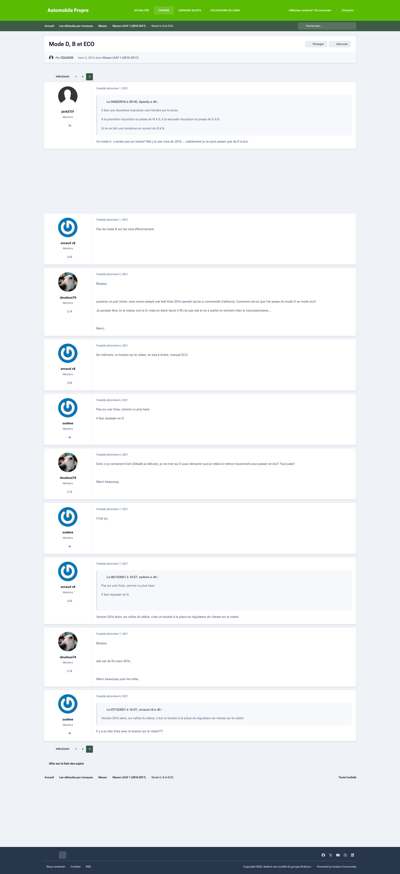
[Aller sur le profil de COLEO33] (51, 58)
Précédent (63, 76)
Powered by (336, 866)
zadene (67, 423)
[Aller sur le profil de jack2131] (68, 96)
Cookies (75, 866)
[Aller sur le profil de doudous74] (68, 282)
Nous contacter (55, 866)
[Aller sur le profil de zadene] (68, 408)
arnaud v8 (68, 243)
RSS (88, 866)
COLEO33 (67, 57)
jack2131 (67, 111)
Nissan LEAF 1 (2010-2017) (120, 57)
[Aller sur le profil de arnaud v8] (68, 227)
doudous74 (68, 297)
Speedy (144, 102)
